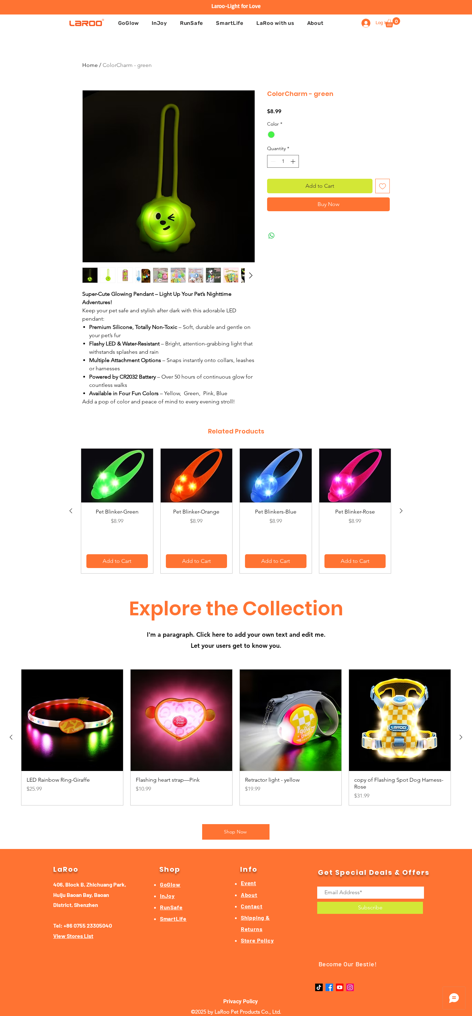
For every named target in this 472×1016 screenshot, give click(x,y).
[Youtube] (339, 987)
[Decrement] (272, 161)
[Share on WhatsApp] (271, 236)
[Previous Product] (71, 511)
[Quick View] (117, 475)
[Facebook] (329, 987)
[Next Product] (401, 511)
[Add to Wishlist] (382, 186)
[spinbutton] (283, 161)
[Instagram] (350, 987)
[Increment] (293, 161)
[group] (236, 511)
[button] (275, 23)
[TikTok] (319, 987)
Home (90, 65)
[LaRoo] (87, 22)
